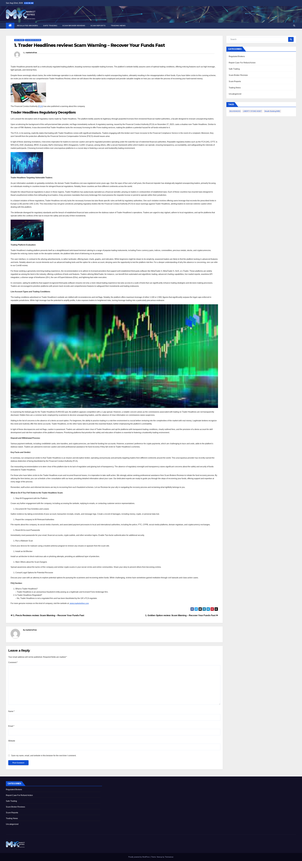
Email (11, 726)
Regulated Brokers (27, 26)
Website (11, 741)
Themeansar (169, 857)
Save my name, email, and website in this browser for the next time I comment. (43, 756)
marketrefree (31, 53)
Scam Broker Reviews (73, 26)
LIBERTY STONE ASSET (252, 111)
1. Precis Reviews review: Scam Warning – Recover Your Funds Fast (48, 615)
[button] (294, 26)
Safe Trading (50, 26)
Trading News (118, 26)
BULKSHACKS (235, 111)
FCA (40, 106)
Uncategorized (235, 94)
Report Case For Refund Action (242, 63)
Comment (13, 662)
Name (11, 711)
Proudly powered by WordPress (139, 857)
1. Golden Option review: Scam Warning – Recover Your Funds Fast (180, 615)
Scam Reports (98, 26)
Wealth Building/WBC (272, 111)
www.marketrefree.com (79, 603)
